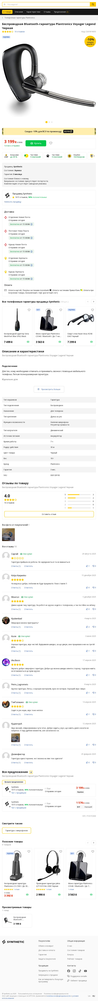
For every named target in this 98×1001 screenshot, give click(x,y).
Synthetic (15, 787)
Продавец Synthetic (22, 193)
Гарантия (42, 954)
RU (94, 996)
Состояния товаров (76, 950)
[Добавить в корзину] (28, 341)
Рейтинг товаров (74, 959)
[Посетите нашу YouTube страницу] (85, 971)
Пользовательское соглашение (30, 994)
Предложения (61, 12)
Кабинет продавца (79, 980)
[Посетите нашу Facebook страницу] (68, 971)
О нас (69, 946)
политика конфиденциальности (58, 996)
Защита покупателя (47, 959)
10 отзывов (20, 32)
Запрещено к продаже (48, 975)
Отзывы (47, 12)
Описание (19, 12)
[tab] (7, 12)
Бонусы (70, 954)
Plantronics (19, 17)
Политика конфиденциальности (56, 994)
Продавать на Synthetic (48, 970)
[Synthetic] (7, 789)
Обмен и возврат (45, 946)
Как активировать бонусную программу (50, 980)
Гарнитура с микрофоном (16, 830)
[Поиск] (93, 4)
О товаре (7, 12)
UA (89, 996)
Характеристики (33, 12)
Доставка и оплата (46, 950)
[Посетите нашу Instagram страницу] (74, 971)
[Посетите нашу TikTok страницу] (80, 971)
